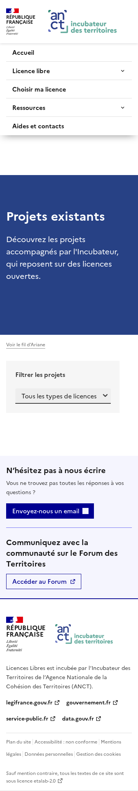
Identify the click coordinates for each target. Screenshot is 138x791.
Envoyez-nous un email (45, 511)
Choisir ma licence (39, 89)
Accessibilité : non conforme (65, 742)
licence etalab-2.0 (36, 781)
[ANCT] (84, 634)
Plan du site (18, 742)
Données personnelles (49, 754)
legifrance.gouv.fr (29, 703)
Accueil (23, 52)
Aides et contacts (38, 126)
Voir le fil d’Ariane (25, 344)
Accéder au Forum (39, 581)
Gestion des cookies (98, 754)
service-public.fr (27, 719)
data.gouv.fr (78, 719)
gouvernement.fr (88, 703)
